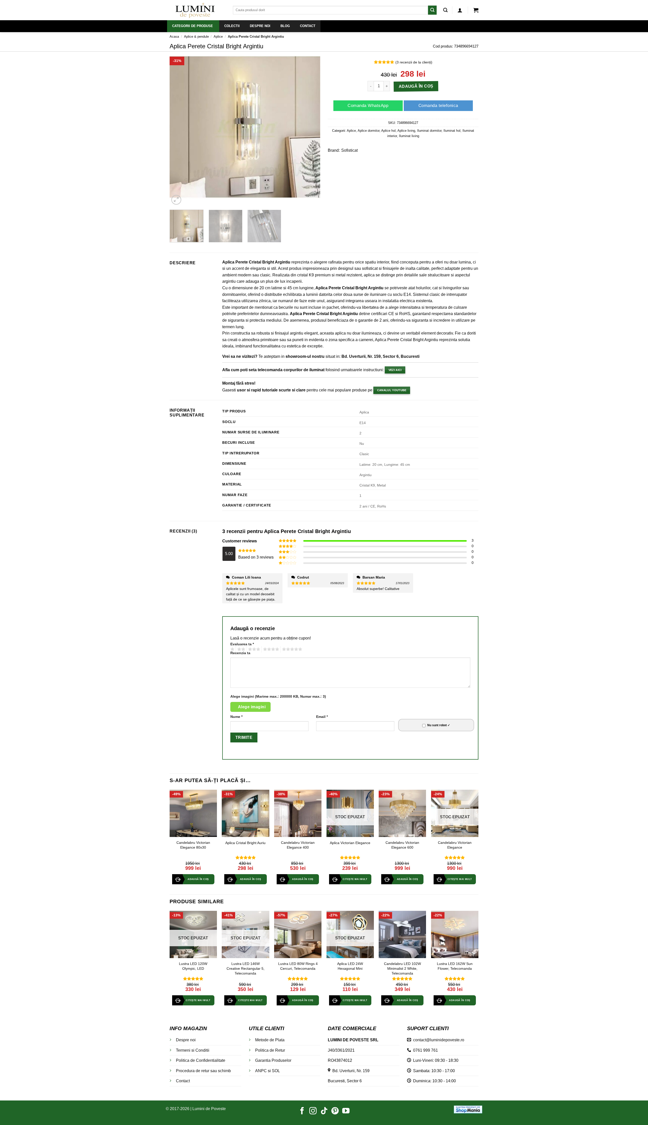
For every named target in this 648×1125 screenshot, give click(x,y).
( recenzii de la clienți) (413, 62)
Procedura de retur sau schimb (203, 1071)
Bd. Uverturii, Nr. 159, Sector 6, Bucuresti (380, 356)
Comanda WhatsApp (368, 105)
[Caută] (445, 10)
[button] (459, 10)
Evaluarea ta (242, 644)
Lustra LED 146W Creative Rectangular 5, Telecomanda (246, 968)
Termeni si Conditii (192, 1050)
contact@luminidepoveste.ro (437, 1040)
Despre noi (186, 1040)
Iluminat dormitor (429, 131)
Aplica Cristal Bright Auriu (245, 843)
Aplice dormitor (368, 131)
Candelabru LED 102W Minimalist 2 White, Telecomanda (402, 968)
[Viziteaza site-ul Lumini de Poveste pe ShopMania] (468, 1109)
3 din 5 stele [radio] (253, 649)
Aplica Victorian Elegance (350, 843)
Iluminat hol (451, 131)
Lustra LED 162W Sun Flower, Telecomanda (455, 966)
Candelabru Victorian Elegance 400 (298, 845)
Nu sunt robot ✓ (438, 725)
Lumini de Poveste (209, 1109)
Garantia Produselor (273, 1060)
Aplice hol (388, 131)
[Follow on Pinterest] (335, 1111)
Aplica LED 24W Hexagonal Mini (350, 966)
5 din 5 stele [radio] (291, 649)
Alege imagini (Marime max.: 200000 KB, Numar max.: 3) (278, 696)
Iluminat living (409, 136)
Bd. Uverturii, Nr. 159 (350, 1071)
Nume (236, 717)
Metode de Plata (270, 1040)
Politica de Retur (270, 1050)
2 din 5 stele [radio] (240, 649)
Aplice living (406, 131)
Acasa (174, 36)
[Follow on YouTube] (346, 1111)
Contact (183, 1081)
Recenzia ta (240, 653)
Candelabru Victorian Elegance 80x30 (193, 845)
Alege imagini (252, 707)
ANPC (261, 1071)
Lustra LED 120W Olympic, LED (193, 966)
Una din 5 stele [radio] (231, 649)
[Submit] (432, 10)
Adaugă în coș (416, 86)
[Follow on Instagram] (313, 1111)
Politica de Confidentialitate (200, 1060)
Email (322, 717)
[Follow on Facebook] (302, 1111)
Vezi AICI (395, 369)
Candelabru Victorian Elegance (455, 845)
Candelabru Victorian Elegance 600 (402, 845)
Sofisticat (349, 150)
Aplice (218, 36)
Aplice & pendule (196, 36)
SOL (276, 1071)
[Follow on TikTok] (324, 1111)
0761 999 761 (424, 1050)
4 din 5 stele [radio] (270, 649)
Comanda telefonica (438, 105)
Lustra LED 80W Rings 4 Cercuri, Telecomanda (298, 966)
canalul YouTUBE (392, 390)
